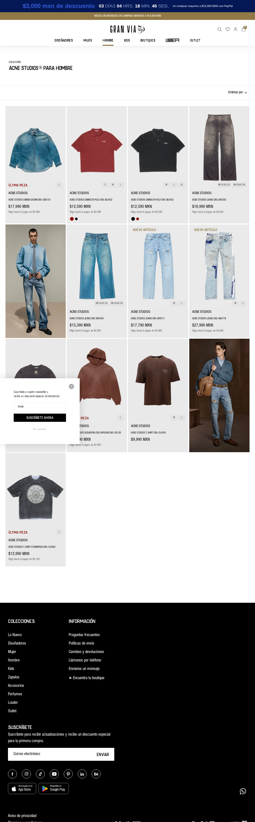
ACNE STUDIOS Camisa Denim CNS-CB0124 (29, 200)
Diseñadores (17, 644)
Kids (11, 669)
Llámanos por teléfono (85, 661)
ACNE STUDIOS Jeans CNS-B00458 (87, 319)
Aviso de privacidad (22, 816)
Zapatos (13, 678)
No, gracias (39, 429)
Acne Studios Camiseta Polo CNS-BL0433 (91, 200)
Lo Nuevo (15, 635)
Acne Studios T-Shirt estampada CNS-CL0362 (32, 547)
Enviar (103, 754)
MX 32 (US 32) (224, 185)
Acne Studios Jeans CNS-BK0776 (209, 319)
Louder (13, 703)
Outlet (12, 711)
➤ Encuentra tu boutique (86, 678)
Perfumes (15, 695)
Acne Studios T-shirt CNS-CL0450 (148, 433)
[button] (219, 29)
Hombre (14, 661)
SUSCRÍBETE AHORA (39, 418)
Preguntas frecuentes (84, 635)
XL (182, 185)
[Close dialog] (71, 386)
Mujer (12, 652)
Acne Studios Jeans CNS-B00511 (148, 319)
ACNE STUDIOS (18, 193)
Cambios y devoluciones (86, 652)
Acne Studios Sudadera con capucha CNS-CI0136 (95, 433)
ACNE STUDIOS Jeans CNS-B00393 (209, 200)
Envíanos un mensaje (84, 669)
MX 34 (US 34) (239, 185)
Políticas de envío (81, 644)
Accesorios (16, 686)
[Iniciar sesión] (235, 29)
